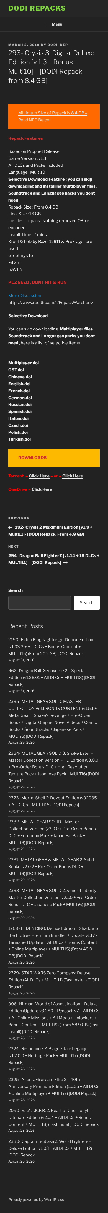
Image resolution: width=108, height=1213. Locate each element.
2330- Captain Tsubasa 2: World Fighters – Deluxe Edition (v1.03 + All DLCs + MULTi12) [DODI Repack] (50, 1148)
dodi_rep (58, 45)
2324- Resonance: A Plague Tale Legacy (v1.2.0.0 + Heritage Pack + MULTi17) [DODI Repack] (49, 1055)
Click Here (39, 476)
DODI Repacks (37, 8)
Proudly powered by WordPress (36, 1199)
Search (15, 590)
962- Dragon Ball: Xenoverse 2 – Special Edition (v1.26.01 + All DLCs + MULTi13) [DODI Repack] (51, 677)
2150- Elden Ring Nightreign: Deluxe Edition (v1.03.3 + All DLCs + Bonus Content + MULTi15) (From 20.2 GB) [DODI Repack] (50, 646)
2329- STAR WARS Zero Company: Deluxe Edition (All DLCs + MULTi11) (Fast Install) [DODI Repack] (53, 980)
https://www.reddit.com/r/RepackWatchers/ (50, 302)
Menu (57, 24)
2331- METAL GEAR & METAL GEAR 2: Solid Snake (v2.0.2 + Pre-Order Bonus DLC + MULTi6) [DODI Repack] (51, 866)
